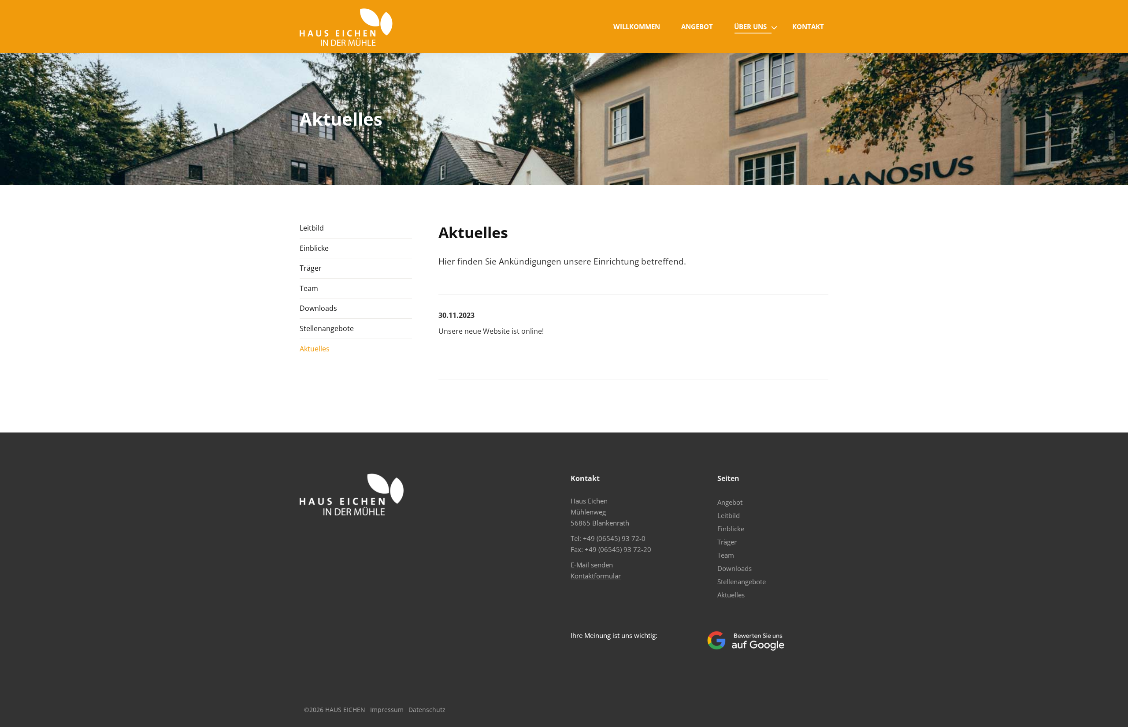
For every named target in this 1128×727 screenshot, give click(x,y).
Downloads (318, 308)
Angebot (729, 502)
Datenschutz (426, 709)
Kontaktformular (596, 575)
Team (309, 288)
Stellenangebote (327, 328)
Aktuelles (315, 349)
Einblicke (314, 248)
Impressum (387, 709)
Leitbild (312, 228)
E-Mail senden (592, 564)
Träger (311, 268)
